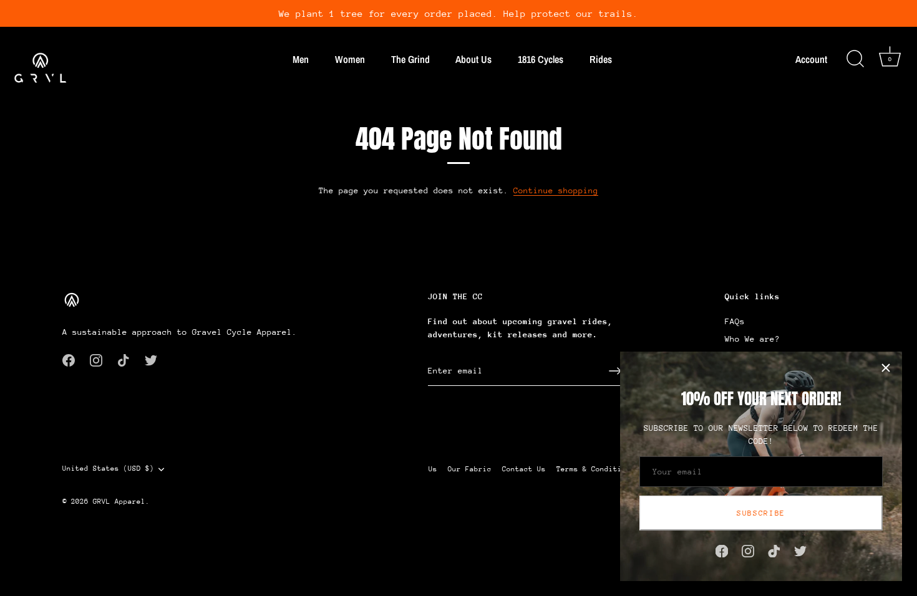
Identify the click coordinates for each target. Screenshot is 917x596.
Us (433, 469)
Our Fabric (470, 469)
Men (301, 59)
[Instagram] (748, 550)
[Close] (886, 368)
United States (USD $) (108, 468)
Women (350, 59)
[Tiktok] (774, 550)
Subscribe (761, 513)
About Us (473, 59)
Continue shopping (555, 190)
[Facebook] (722, 550)
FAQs (735, 321)
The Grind (410, 59)
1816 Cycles (540, 59)
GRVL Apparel (119, 501)
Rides (601, 59)
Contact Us (524, 469)
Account (811, 59)
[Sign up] (615, 371)
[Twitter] (800, 550)
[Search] (855, 59)
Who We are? (752, 339)
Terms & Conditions (595, 469)
